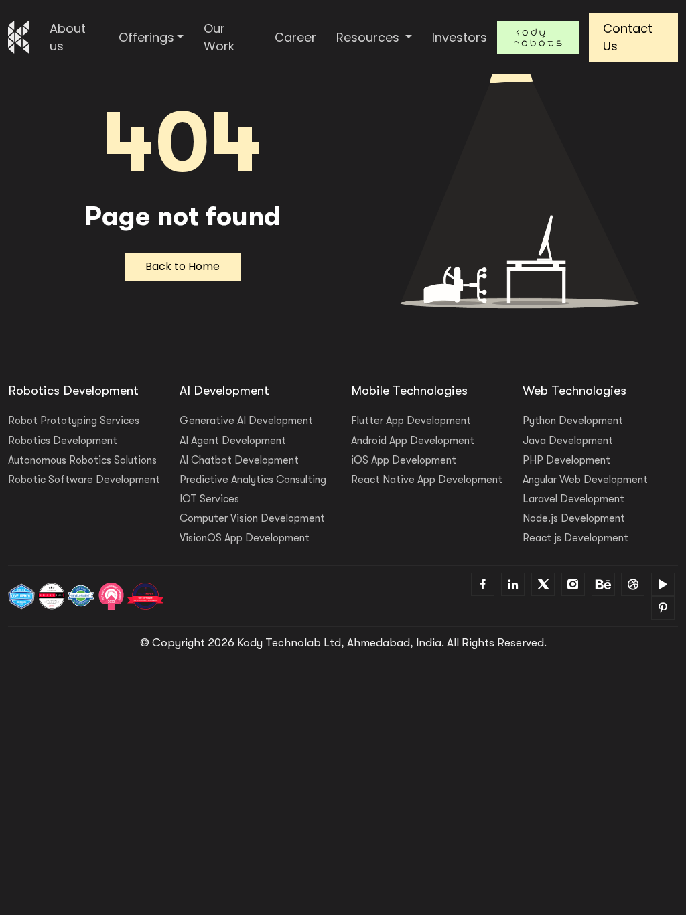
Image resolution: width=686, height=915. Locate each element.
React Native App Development (426, 480)
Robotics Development (62, 441)
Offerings (146, 37)
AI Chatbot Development (239, 460)
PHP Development (566, 460)
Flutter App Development (411, 421)
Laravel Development (573, 499)
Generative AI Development (246, 421)
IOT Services (209, 499)
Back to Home (182, 266)
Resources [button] (369, 37)
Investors (459, 37)
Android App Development (412, 441)
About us (68, 37)
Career (295, 37)
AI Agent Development (233, 441)
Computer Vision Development (252, 518)
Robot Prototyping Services (73, 421)
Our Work (219, 37)
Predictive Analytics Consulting (253, 480)
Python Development (573, 421)
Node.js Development (574, 518)
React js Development (575, 538)
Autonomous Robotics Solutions (82, 460)
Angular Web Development (585, 480)
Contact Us (628, 37)
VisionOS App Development (245, 538)
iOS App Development (403, 460)
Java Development (568, 441)
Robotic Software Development (84, 480)
